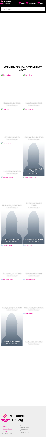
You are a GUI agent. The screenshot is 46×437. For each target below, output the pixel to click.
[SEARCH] (42, 9)
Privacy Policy (7, 429)
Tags (41, 3)
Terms (5, 431)
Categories (32, 3)
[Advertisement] (23, 37)
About (5, 427)
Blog (22, 3)
